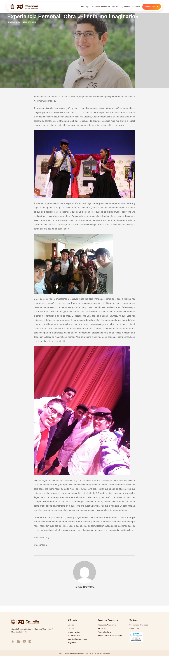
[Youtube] (24, 641)
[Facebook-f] (12, 641)
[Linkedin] (29, 641)
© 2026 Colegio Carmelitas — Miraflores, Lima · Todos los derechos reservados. (84, 653)
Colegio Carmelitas (84, 586)
